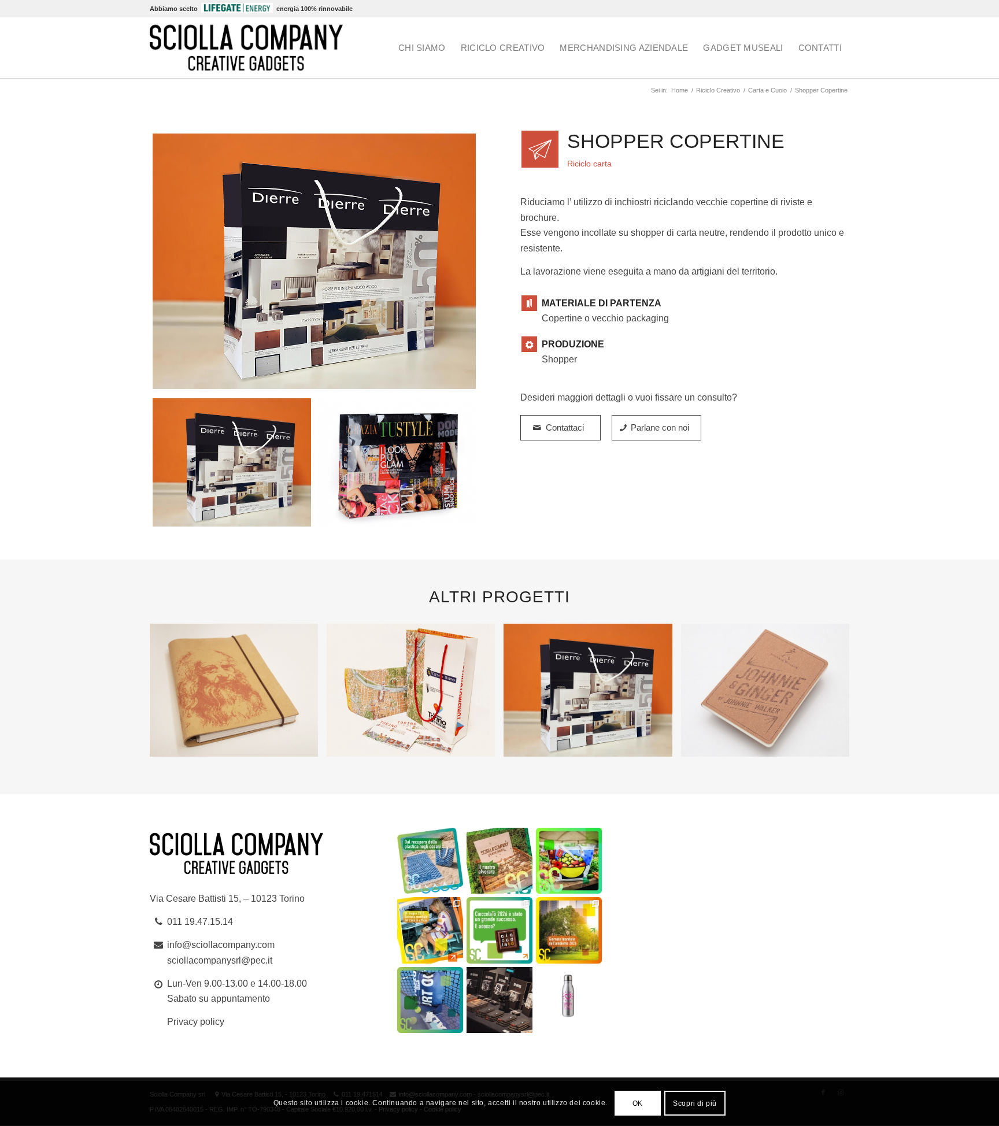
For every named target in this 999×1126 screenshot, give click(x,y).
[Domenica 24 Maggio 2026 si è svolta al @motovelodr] (430, 1000)
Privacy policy (195, 1022)
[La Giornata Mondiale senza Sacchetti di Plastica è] (569, 861)
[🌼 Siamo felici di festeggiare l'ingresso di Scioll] (499, 861)
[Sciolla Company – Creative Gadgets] (246, 47)
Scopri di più (695, 1103)
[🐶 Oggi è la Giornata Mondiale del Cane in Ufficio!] (430, 930)
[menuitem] (422, 47)
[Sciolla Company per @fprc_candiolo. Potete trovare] (569, 1000)
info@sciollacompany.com (221, 945)
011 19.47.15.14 (200, 922)
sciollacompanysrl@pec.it (219, 960)
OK (637, 1103)
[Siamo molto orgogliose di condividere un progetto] (430, 861)
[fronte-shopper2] (396, 462)
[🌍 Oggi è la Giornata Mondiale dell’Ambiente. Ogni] (569, 930)
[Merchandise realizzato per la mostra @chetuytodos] (499, 1000)
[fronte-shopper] (314, 263)
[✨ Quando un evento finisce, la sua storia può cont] (499, 930)
